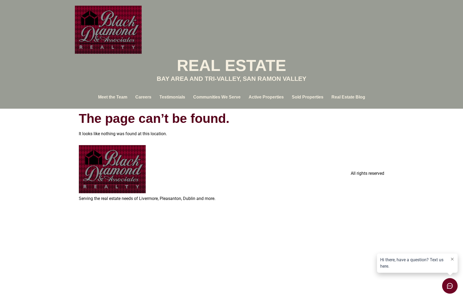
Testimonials (172, 97)
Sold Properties (307, 97)
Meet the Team (112, 97)
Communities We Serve (217, 97)
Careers (143, 97)
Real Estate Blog (348, 97)
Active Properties (266, 97)
